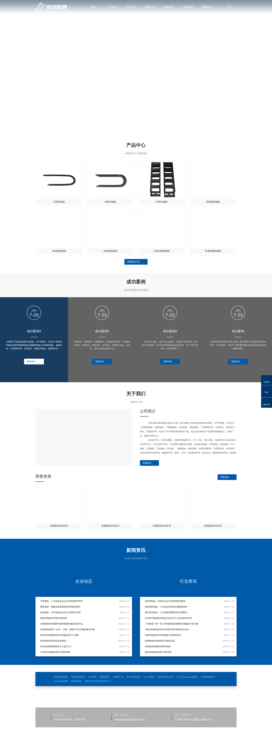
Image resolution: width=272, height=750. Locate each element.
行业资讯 (188, 581)
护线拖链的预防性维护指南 (157, 646)
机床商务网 (50, 741)
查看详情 (31, 361)
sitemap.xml (73, 741)
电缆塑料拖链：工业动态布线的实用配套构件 (166, 606)
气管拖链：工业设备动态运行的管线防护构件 (61, 601)
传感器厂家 (118, 677)
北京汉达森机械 (133, 677)
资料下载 (150, 7)
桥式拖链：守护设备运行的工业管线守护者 (60, 612)
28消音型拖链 (59, 251)
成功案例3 (102, 331)
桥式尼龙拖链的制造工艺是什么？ (56, 646)
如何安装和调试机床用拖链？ (54, 640)
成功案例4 (34, 331)
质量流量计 (105, 677)
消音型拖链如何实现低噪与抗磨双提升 (163, 635)
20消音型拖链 (213, 202)
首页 (93, 7)
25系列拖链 (161, 202)
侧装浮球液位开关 (166, 677)
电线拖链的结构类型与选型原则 (160, 640)
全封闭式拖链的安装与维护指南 (55, 652)
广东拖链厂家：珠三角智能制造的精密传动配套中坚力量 (171, 623)
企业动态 (83, 581)
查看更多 (147, 463)
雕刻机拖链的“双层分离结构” (53, 618)
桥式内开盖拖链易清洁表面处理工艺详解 (59, 635)
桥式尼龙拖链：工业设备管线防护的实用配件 (166, 612)
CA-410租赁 (149, 677)
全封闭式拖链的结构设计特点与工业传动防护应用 (168, 618)
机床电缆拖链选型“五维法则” (158, 652)
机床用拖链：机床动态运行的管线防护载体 (165, 601)
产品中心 (131, 7)
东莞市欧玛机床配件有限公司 (97, 681)
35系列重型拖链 (162, 251)
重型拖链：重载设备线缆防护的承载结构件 (60, 606)
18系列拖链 (110, 202)
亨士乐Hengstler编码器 (187, 677)
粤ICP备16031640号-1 (118, 736)
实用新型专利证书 (59, 526)
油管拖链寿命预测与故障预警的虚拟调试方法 (61, 623)
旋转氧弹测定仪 (208, 677)
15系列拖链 (59, 202)
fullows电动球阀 (61, 681)
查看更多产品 (133, 262)
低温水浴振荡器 (61, 677)
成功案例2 (170, 331)
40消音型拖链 (110, 251)
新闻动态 (169, 7)
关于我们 (112, 7)
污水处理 (92, 677)
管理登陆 (61, 741)
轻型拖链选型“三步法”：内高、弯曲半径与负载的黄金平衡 (67, 629)
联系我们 (207, 7)
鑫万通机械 (76, 681)
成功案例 (188, 7)
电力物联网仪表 (78, 677)
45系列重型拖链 (213, 251)
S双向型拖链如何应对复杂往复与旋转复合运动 (167, 629)
